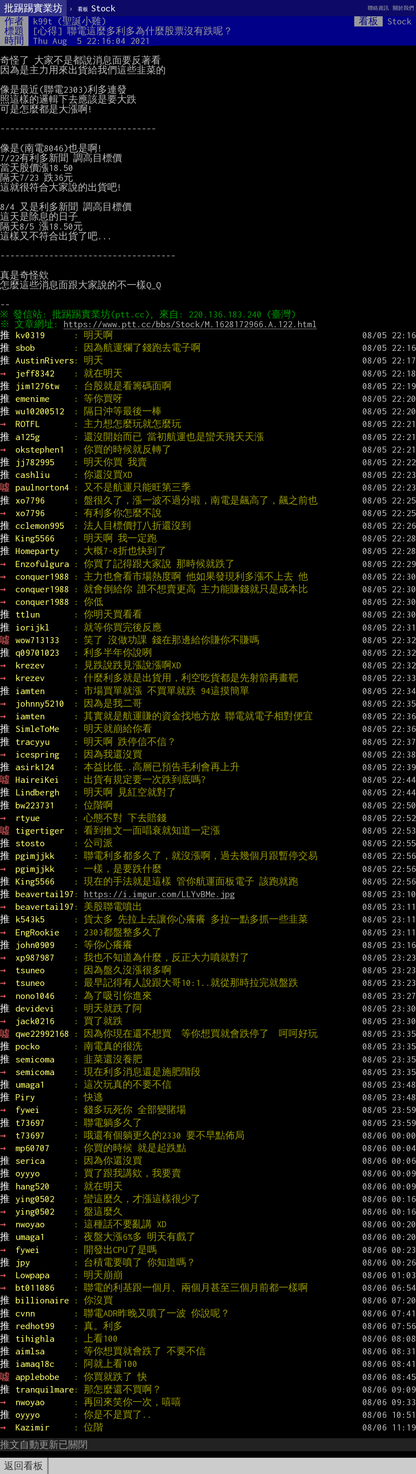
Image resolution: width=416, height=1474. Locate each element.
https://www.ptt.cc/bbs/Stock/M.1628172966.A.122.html (190, 324)
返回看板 (23, 1466)
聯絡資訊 (378, 8)
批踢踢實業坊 (33, 8)
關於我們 (403, 8)
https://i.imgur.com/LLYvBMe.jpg (159, 894)
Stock (96, 8)
